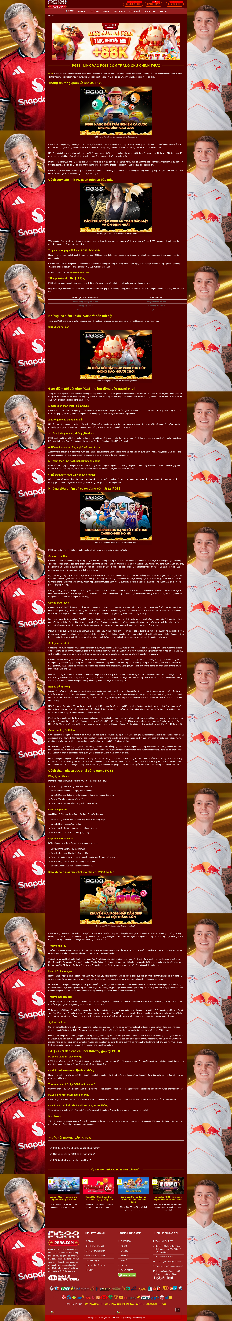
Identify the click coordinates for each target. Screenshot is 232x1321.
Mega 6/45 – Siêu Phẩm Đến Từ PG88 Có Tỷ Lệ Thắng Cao (98, 1198)
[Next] (184, 1198)
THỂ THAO (94, 11)
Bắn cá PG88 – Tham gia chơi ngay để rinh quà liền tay (64, 1198)
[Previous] (48, 1198)
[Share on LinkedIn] (172, 1278)
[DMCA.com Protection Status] (127, 1275)
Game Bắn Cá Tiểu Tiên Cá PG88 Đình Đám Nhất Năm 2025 (133, 1199)
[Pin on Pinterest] (168, 1278)
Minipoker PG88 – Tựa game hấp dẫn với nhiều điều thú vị (168, 1198)
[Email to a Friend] (163, 1278)
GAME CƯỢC (119, 11)
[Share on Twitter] (159, 1278)
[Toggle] (50, 1148)
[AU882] (149, 1315)
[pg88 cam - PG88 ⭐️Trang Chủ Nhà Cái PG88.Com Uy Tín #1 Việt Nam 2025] (60, 4)
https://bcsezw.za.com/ (79, 272)
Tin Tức (163, 11)
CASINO (81, 11)
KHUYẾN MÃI (134, 11)
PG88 (70, 11)
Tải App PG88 (149, 11)
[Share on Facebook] (155, 1278)
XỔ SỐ (106, 11)
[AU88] (83, 1315)
